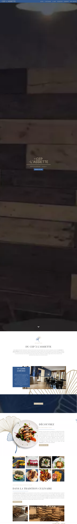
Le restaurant (48, 1)
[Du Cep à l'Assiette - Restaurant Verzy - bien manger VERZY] (58, 462)
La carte (54, 1)
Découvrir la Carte (38, 403)
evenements (66, 1)
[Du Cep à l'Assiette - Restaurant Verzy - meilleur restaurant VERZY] (32, 475)
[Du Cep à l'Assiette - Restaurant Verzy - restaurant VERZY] (25, 434)
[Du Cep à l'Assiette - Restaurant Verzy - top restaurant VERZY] (19, 475)
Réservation (60, 1)
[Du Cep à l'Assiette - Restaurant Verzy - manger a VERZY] (38, 513)
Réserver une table (38, 169)
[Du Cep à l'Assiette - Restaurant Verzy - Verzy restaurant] (45, 462)
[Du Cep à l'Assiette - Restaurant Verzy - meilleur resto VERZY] (58, 475)
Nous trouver (73, 1)
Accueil (42, 1)
